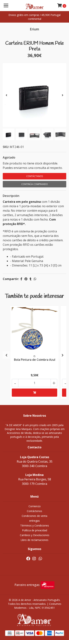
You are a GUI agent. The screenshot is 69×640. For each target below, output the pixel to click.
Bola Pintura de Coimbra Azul (34, 360)
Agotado (9, 157)
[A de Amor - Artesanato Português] (34, 5)
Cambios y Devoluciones (34, 535)
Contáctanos (34, 176)
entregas (34, 520)
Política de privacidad (34, 530)
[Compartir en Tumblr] (30, 279)
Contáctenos (34, 511)
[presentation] (6, 95)
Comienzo (35, 506)
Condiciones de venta (34, 516)
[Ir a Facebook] (28, 559)
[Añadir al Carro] (34, 393)
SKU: (6, 147)
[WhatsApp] (40, 559)
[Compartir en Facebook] (21, 279)
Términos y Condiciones (34, 525)
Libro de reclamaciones (34, 540)
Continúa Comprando (34, 184)
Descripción (11, 196)
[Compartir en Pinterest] (25, 279)
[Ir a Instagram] (34, 559)
